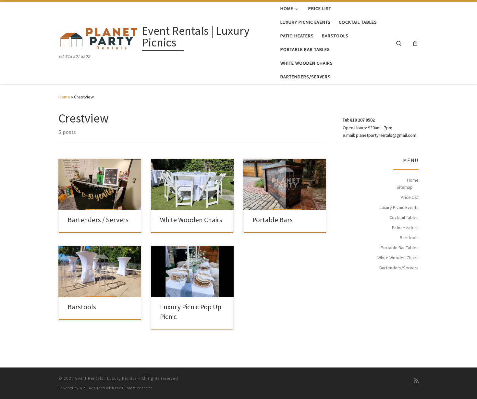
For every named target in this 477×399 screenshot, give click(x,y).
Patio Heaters (405, 227)
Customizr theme (137, 388)
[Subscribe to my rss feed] (416, 381)
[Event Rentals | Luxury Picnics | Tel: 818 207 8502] (99, 38)
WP (82, 388)
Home (64, 97)
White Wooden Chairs (191, 219)
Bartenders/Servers (399, 268)
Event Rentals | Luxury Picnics (106, 378)
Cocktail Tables (404, 217)
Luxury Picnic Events (399, 207)
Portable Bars (272, 219)
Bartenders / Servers (97, 219)
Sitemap (405, 187)
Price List (410, 197)
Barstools (81, 306)
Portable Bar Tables (400, 248)
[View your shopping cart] (415, 43)
